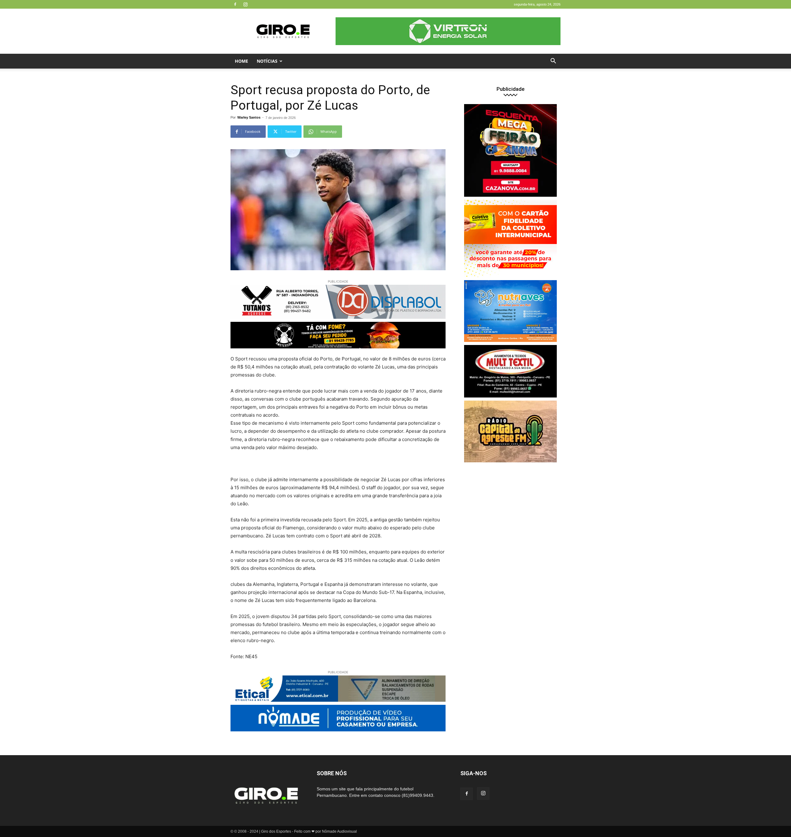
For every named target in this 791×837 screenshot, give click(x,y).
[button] (553, 62)
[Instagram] (245, 4)
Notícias (267, 61)
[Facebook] (235, 4)
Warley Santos (248, 117)
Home (241, 61)
